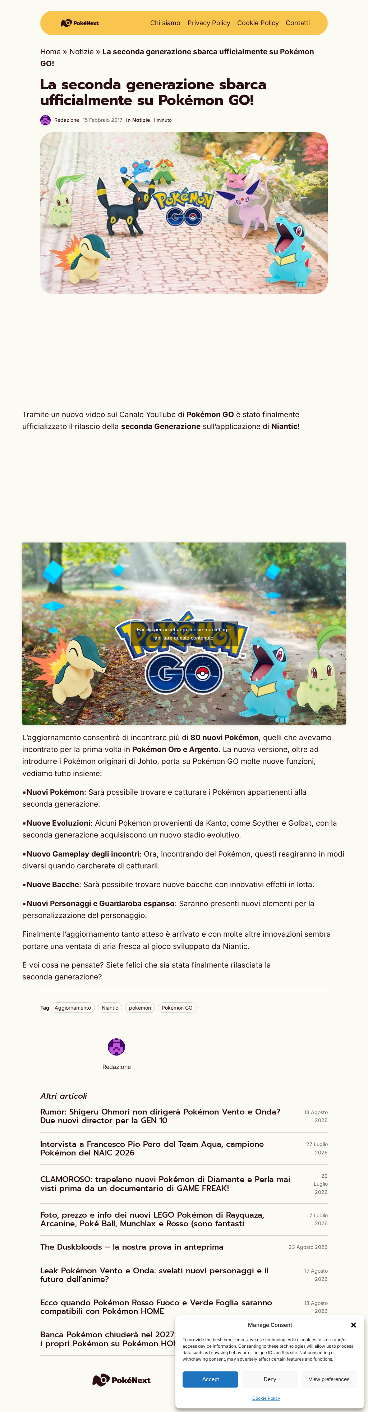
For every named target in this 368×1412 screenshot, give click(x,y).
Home (50, 51)
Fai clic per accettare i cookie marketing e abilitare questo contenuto (184, 634)
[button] (353, 1325)
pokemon (140, 1008)
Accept (210, 1379)
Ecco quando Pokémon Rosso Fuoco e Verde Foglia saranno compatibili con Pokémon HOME (156, 1307)
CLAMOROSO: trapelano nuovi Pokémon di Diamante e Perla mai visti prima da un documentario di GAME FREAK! (165, 1183)
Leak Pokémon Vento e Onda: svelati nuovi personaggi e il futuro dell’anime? (154, 1275)
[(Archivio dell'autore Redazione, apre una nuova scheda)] (116, 1052)
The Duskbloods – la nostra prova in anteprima (132, 1247)
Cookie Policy (266, 1398)
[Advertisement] (184, 351)
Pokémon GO (177, 1008)
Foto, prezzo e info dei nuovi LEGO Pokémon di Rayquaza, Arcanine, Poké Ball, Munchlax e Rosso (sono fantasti (152, 1219)
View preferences (329, 1379)
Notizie (81, 51)
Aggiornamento (73, 1008)
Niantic (110, 1008)
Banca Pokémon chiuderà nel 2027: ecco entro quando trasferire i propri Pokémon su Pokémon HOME (166, 1339)
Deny (270, 1379)
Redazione (66, 120)
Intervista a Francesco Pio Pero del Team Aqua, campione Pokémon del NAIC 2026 (152, 1148)
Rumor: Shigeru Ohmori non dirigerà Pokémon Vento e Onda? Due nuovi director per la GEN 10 (160, 1116)
